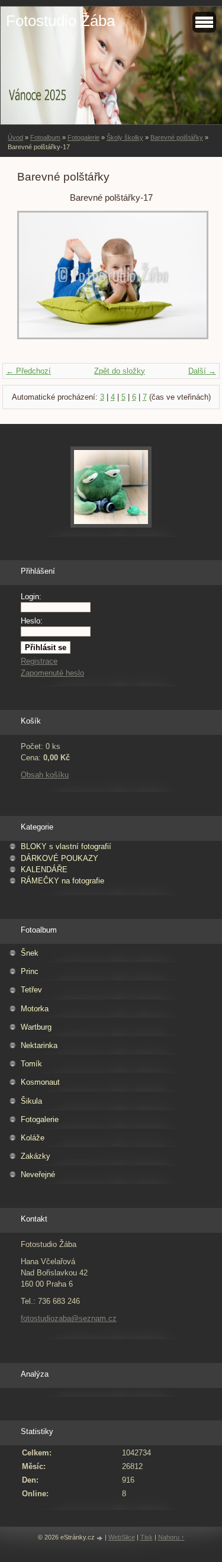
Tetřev (31, 989)
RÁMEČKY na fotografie (62, 880)
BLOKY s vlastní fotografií (66, 846)
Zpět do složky (119, 371)
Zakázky (35, 1156)
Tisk (146, 1537)
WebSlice (121, 1537)
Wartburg (36, 1027)
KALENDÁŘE (44, 869)
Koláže (32, 1137)
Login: (31, 596)
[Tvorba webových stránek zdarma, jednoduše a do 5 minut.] (100, 1538)
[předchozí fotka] (36, 281)
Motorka (35, 1008)
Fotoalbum (45, 137)
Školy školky (125, 137)
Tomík (31, 1063)
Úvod (15, 137)
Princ (29, 971)
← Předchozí (28, 371)
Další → (202, 371)
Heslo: (32, 620)
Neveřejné (38, 1174)
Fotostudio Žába (60, 20)
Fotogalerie (83, 137)
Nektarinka (39, 1045)
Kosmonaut (40, 1082)
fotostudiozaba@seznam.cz (69, 1318)
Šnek (29, 953)
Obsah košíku (45, 774)
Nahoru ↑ (171, 1537)
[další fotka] (185, 281)
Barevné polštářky (176, 137)
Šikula (31, 1101)
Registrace (39, 661)
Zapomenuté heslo (52, 672)
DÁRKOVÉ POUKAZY (59, 858)
